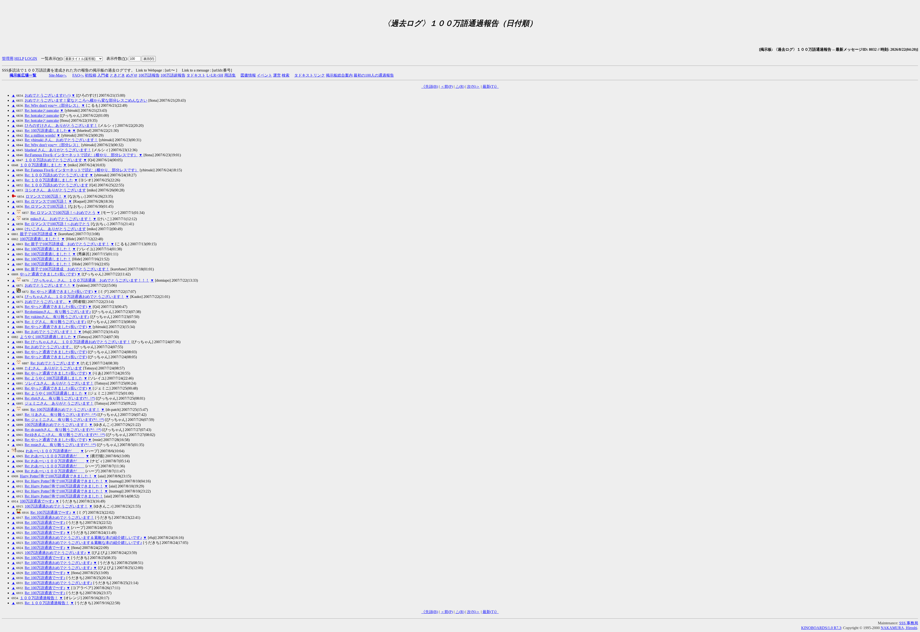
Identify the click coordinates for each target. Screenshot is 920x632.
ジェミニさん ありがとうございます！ (59, 403)
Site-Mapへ (58, 75)
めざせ (132, 75)
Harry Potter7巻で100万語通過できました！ (56, 476)
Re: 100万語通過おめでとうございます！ (65, 410)
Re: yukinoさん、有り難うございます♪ (57, 317)
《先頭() (429, 86)
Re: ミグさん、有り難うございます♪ (55, 322)
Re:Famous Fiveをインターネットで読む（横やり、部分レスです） (81, 155)
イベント (264, 75)
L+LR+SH (215, 75)
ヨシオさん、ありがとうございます (55, 190)
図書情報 (248, 75)
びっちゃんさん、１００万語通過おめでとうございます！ (74, 297)
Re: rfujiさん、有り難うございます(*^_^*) (60, 398)
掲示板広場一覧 (23, 75)
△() (459, 86)
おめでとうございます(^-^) (47, 95)
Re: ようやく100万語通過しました (54, 378)
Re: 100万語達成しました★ (48, 131)
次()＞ (473, 86)
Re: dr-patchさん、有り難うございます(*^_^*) (63, 430)
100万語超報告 (173, 75)
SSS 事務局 (908, 623)
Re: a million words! (40, 135)
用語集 (230, 75)
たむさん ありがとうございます (53, 368)
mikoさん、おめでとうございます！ (61, 219)
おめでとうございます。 (46, 302)
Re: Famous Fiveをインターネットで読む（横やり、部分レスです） (82, 170)
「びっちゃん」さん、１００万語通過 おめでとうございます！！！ (89, 280)
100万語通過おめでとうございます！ (56, 425)
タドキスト (196, 75)
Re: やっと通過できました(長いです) (61, 292)
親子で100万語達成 (36, 234)
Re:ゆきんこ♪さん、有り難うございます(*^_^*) (65, 435)
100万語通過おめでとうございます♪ (55, 553)
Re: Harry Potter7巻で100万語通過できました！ (64, 481)
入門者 (103, 75)
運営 (277, 75)
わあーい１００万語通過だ (52, 451)
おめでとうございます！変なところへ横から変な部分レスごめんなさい (86, 100)
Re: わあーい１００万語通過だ (55, 456)
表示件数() (116, 58)
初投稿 (90, 75)
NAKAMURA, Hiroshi (899, 628)
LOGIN (31, 58)
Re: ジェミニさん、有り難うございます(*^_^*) (64, 420)
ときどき (117, 75)
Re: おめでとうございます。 (49, 347)
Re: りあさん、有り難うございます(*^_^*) (61, 415)
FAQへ (78, 75)
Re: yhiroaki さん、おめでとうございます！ (61, 140)
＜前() (447, 86)
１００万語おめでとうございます (53, 160)
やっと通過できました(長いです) (48, 274)
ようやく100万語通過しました (46, 337)
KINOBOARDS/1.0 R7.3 (821, 628)
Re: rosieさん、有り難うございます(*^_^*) (60, 445)
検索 (285, 75)
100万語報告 (149, 75)
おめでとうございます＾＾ (48, 285)
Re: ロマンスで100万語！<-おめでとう (63, 213)
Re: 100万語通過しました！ (48, 249)
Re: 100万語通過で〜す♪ (50, 512)
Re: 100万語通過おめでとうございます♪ (58, 563)
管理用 (7, 58)
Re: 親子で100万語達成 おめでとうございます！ (67, 244)
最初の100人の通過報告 (374, 75)
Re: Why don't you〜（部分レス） (52, 105)
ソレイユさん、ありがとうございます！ (59, 383)
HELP (19, 58)
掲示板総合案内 (339, 75)
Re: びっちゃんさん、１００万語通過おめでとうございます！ (78, 342)
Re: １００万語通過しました (49, 180)
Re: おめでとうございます (52, 363)
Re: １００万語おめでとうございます (56, 175)
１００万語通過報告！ (39, 598)
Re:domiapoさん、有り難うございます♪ (58, 312)
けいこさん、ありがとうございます (55, 229)
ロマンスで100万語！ (44, 196)
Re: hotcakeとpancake (42, 110)
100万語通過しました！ (40, 239)
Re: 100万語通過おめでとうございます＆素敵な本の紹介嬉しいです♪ (83, 538)
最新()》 (491, 86)
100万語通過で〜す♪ (37, 501)
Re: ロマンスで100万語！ (46, 201)
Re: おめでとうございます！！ (51, 332)
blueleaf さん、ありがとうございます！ (58, 150)
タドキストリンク (309, 75)
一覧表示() (51, 58)
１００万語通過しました (41, 165)
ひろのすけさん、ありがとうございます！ (61, 125)
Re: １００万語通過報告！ (47, 603)
